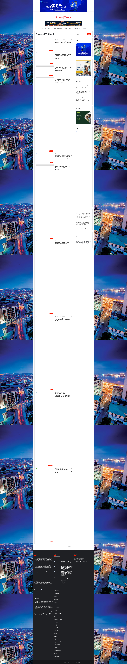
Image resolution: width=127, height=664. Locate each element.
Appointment (57, 588)
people (56, 639)
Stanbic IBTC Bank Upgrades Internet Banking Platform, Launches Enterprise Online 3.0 (62, 244)
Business (54, 28)
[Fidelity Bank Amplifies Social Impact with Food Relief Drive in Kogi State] (57, 563)
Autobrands (57, 593)
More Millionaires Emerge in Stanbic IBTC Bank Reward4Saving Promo (63, 471)
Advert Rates (52, 12)
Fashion (56, 610)
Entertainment (57, 607)
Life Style (56, 630)
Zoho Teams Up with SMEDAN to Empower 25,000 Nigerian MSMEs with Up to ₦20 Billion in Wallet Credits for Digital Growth (83, 100)
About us (47, 12)
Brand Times (57, 39)
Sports (56, 647)
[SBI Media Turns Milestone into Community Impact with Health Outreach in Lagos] (57, 558)
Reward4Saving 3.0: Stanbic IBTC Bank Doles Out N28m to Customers (63, 168)
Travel (56, 653)
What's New (57, 658)
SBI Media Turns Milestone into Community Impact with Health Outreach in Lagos (66, 558)
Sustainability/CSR (58, 650)
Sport (56, 645)
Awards (56, 596)
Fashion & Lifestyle (58, 613)
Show (56, 642)
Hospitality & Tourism (58, 619)
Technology (59, 28)
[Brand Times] (63, 17)
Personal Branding (58, 641)
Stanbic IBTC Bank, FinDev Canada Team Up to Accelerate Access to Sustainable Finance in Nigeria (63, 157)
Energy (56, 605)
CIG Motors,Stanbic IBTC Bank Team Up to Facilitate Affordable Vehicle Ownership (63, 81)
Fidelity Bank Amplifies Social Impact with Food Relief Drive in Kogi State (66, 562)
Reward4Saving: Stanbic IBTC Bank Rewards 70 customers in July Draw (62, 319)
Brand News (47, 28)
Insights (65, 28)
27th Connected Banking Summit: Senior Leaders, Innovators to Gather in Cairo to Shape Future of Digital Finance (82, 96)
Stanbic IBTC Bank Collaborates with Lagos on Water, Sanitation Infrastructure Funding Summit (62, 395)
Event (56, 608)
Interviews (56, 628)
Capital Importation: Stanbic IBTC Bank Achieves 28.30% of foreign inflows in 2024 (63, 69)
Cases (56, 602)
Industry (70, 28)
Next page (69, 546)
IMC (55, 621)
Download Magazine (58, 12)
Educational (57, 604)
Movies (56, 633)
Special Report (77, 28)
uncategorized (57, 656)
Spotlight (56, 648)
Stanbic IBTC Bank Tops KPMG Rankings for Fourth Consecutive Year (63, 42)
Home (44, 12)
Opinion (56, 636)
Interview (56, 627)
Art (55, 591)
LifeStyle (84, 28)
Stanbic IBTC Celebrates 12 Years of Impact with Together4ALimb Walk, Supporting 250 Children (83, 92)
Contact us (63, 12)
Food (55, 616)
